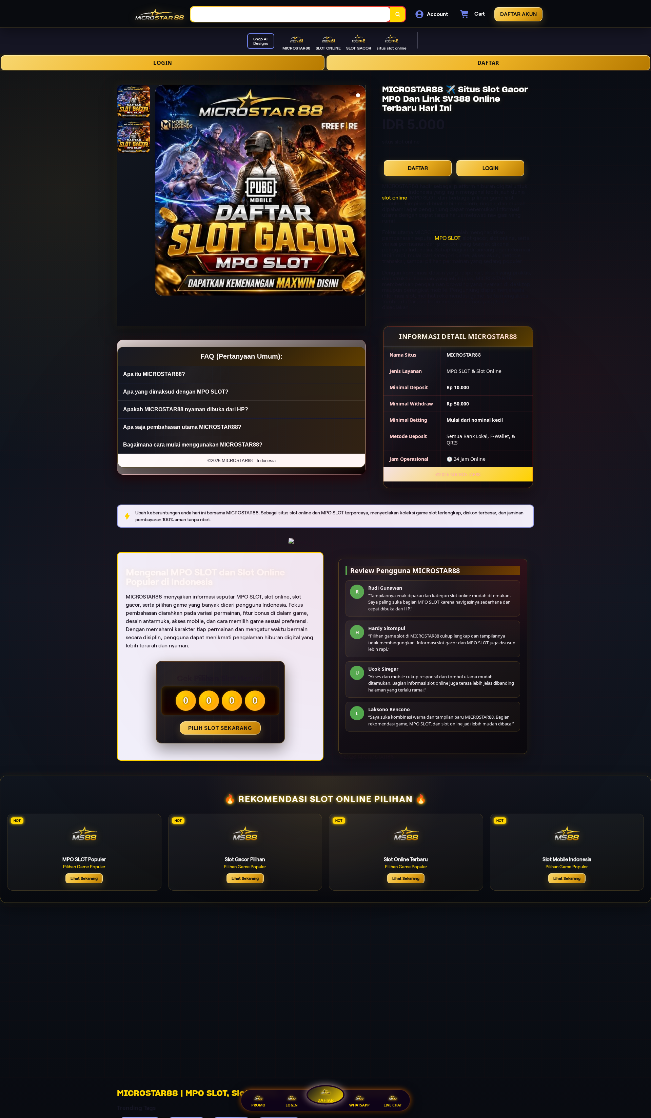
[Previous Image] (160, 191)
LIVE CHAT (392, 1104)
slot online (394, 198)
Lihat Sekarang (84, 878)
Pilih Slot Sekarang (220, 728)
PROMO (258, 1104)
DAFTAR (488, 63)
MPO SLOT (447, 238)
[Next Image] (360, 191)
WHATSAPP (359, 1104)
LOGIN (162, 63)
